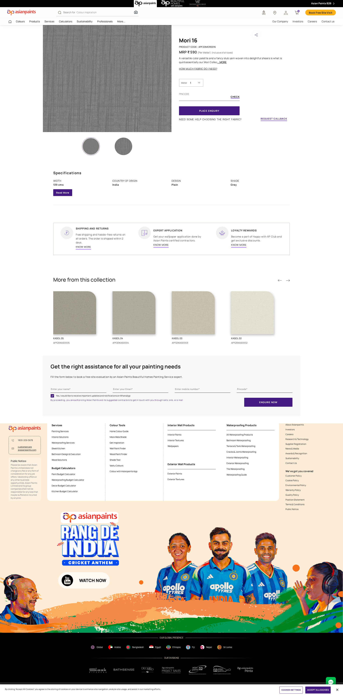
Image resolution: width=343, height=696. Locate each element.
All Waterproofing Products (240, 434)
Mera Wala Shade (118, 437)
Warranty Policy (293, 490)
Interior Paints (174, 434)
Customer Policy (293, 475)
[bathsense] (124, 670)
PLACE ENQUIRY (209, 110)
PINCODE (184, 94)
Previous (280, 280)
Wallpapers (173, 446)
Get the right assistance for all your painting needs (116, 366)
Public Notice (292, 509)
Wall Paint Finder (118, 448)
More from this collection (84, 279)
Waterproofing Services (63, 442)
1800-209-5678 (25, 440)
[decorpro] (148, 670)
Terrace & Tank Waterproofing (241, 446)
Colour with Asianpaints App (123, 471)
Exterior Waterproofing (238, 463)
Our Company (280, 21)
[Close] (337, 690)
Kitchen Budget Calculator (65, 491)
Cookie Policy (292, 480)
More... (121, 21)
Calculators (65, 21)
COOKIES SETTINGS (291, 689)
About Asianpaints (294, 424)
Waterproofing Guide (237, 474)
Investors (298, 21)
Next (288, 280)
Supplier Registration (295, 444)
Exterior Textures (176, 479)
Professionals (105, 21)
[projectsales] (171, 670)
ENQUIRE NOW (268, 402)
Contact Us (291, 463)
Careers (312, 21)
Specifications (67, 172)
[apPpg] (222, 670)
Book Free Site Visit (320, 12)
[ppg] (197, 669)
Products (34, 21)
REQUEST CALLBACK (274, 118)
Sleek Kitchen (58, 448)
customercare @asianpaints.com (27, 448)
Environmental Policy (295, 485)
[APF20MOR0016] (107, 78)
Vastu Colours (116, 465)
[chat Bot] (331, 682)
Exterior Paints (175, 473)
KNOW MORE (83, 246)
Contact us (328, 21)
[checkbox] (52, 396)
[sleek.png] (98, 670)
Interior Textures (176, 440)
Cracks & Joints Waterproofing (241, 451)
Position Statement (295, 499)
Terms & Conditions (294, 504)
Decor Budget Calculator (64, 485)
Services (49, 21)
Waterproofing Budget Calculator (68, 479)
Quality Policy (292, 495)
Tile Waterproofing (236, 468)
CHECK (235, 97)
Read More (62, 192)
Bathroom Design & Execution (66, 454)
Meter (184, 82)
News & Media (292, 448)
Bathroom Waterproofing (239, 440)
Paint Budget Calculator (63, 474)
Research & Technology (297, 439)
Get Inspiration (117, 442)
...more (222, 62)
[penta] (245, 670)
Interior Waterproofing (237, 457)
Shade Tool (115, 459)
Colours (20, 21)
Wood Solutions (59, 459)
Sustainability (85, 21)
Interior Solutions (60, 437)
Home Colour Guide (119, 431)
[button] (285, 12)
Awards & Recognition (296, 453)
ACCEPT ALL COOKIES (318, 689)
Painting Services (60, 431)
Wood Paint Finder (118, 454)
